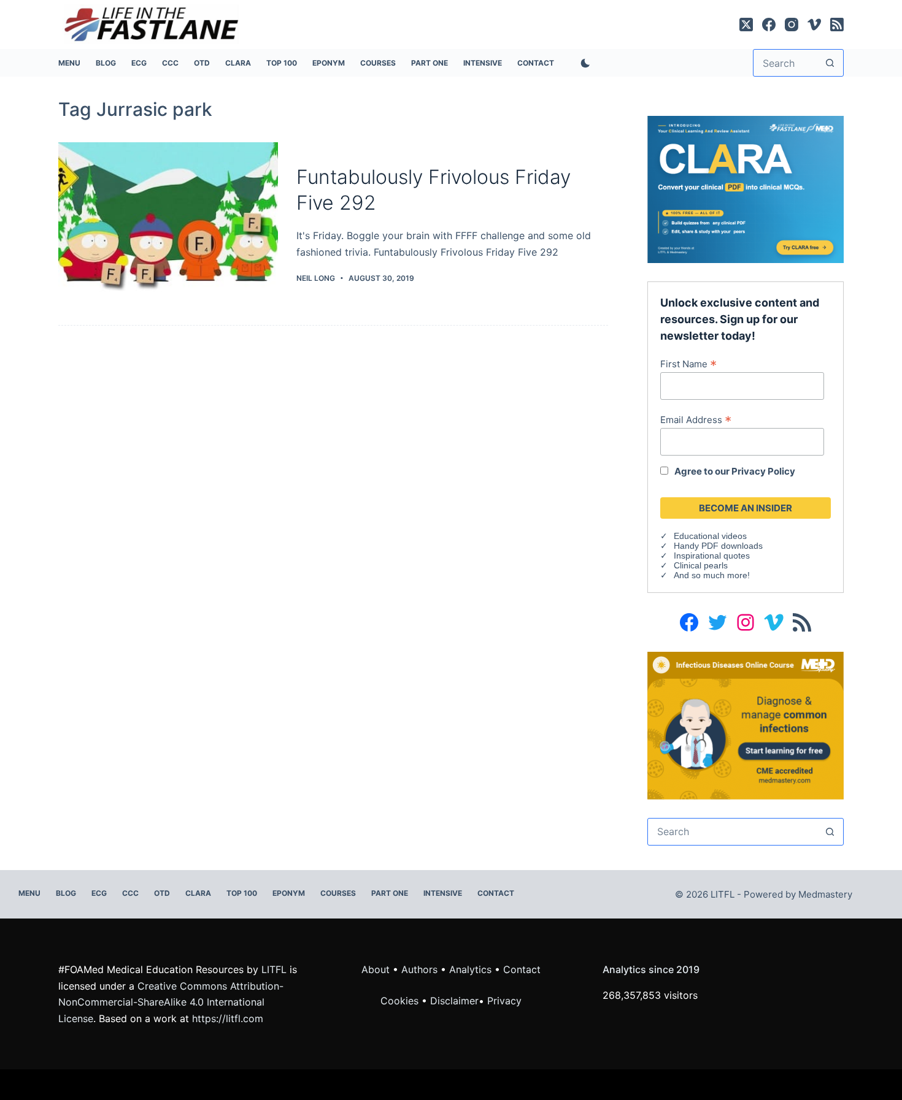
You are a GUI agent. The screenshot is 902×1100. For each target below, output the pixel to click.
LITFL (274, 969)
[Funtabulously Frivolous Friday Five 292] (168, 224)
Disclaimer (454, 1001)
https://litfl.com (227, 1018)
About (375, 969)
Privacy (504, 1001)
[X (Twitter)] (746, 24)
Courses (378, 62)
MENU (69, 62)
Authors (419, 969)
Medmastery (825, 894)
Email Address (695, 419)
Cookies (401, 1001)
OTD (202, 62)
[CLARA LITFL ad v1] (745, 188)
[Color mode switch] (583, 63)
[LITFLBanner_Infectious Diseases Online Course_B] (745, 725)
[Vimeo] (814, 24)
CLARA (238, 62)
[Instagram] (791, 24)
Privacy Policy (763, 471)
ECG (139, 62)
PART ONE (429, 62)
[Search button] (830, 63)
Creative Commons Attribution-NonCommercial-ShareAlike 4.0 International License (170, 1002)
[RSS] (837, 24)
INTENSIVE (482, 62)
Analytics (470, 969)
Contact (535, 62)
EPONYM (328, 62)
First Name (688, 363)
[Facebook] (769, 24)
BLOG (106, 62)
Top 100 (281, 62)
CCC (170, 62)
